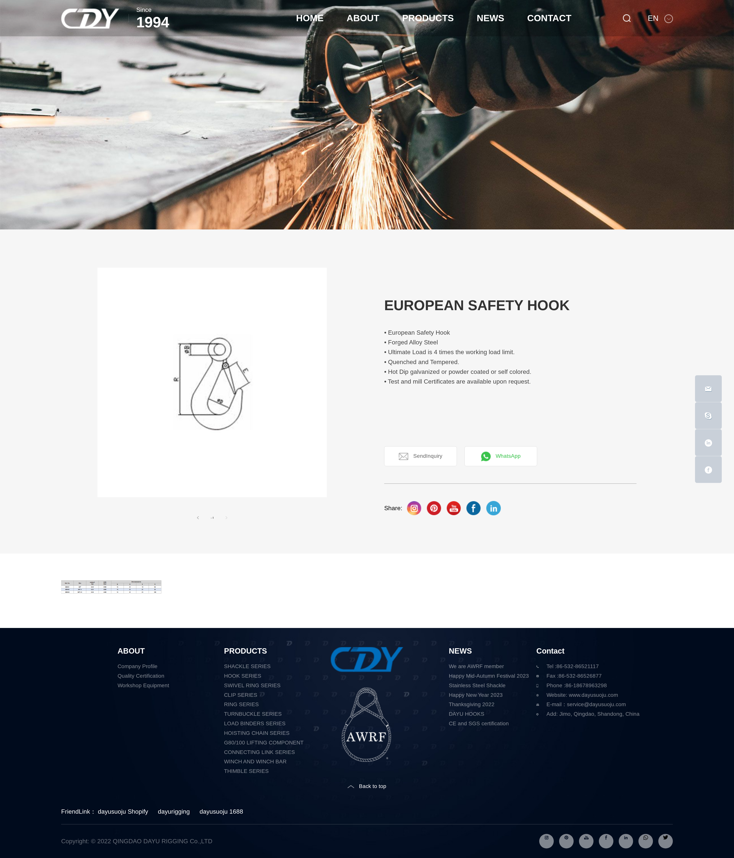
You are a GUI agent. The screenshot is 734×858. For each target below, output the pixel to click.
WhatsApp (508, 456)
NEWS (490, 18)
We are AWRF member (476, 666)
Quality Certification (141, 676)
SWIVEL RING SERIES (252, 685)
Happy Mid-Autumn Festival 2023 (489, 676)
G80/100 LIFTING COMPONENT (264, 743)
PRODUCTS (428, 18)
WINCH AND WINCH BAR (255, 761)
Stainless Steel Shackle (477, 685)
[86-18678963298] (708, 415)
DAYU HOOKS (466, 714)
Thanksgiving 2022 (471, 704)
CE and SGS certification (479, 723)
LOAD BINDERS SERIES (255, 723)
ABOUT (363, 18)
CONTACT (549, 18)
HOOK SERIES (242, 676)
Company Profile (138, 666)
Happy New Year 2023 (476, 695)
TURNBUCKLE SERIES (253, 714)
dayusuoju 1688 (221, 811)
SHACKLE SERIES (247, 666)
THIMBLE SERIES (246, 771)
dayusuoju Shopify (123, 811)
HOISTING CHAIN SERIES (257, 733)
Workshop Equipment (143, 685)
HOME (310, 18)
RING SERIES (241, 704)
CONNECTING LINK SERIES (259, 752)
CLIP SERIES (240, 695)
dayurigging (174, 811)
